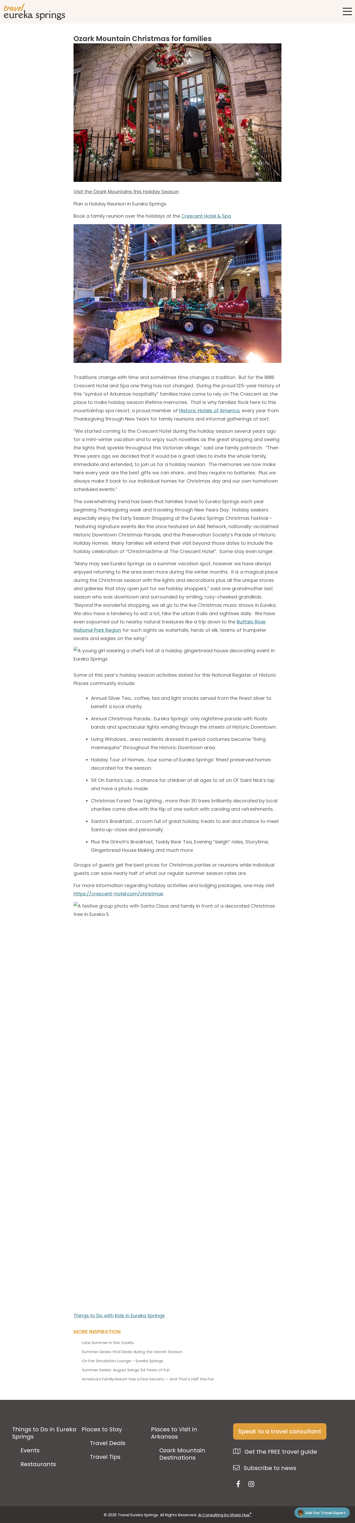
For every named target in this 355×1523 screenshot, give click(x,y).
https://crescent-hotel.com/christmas (118, 893)
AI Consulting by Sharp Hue (225, 1515)
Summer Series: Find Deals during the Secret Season (132, 1351)
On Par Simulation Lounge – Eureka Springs (122, 1361)
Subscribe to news (269, 1468)
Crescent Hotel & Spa (206, 216)
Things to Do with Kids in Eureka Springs (119, 1315)
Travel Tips (105, 1457)
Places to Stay (102, 1429)
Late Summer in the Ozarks (108, 1342)
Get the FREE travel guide (280, 1452)
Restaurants (38, 1464)
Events (30, 1450)
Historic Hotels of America (209, 410)
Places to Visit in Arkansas (174, 1433)
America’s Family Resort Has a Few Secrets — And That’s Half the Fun (148, 1379)
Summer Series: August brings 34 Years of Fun (126, 1370)
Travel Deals (107, 1443)
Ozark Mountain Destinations (182, 1454)
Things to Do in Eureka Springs (44, 1433)
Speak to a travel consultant (279, 1431)
